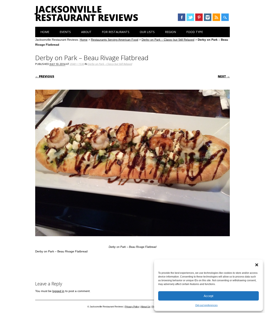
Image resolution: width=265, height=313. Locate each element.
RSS (216, 17)
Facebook (181, 17)
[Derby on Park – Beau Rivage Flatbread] (132, 240)
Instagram (207, 17)
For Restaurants (115, 32)
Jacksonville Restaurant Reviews (86, 13)
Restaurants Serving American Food (114, 39)
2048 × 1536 (77, 64)
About (86, 32)
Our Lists (147, 32)
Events (65, 32)
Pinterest (199, 17)
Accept (208, 296)
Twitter (190, 17)
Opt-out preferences (206, 305)
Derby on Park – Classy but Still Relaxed (168, 39)
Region (170, 32)
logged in (58, 291)
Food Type (194, 32)
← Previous (44, 76)
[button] (257, 265)
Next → (224, 76)
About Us (145, 306)
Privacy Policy (132, 306)
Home (44, 32)
